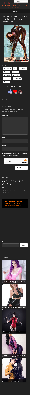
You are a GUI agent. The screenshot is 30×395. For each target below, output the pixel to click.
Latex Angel (20, 14)
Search (4, 241)
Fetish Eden (12, 2)
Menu (15, 11)
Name (4, 137)
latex (6, 99)
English (18, 1)
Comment (5, 115)
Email (4, 145)
